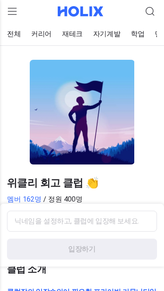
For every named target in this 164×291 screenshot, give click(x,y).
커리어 (41, 34)
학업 (137, 34)
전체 (14, 34)
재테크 (72, 34)
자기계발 (106, 34)
